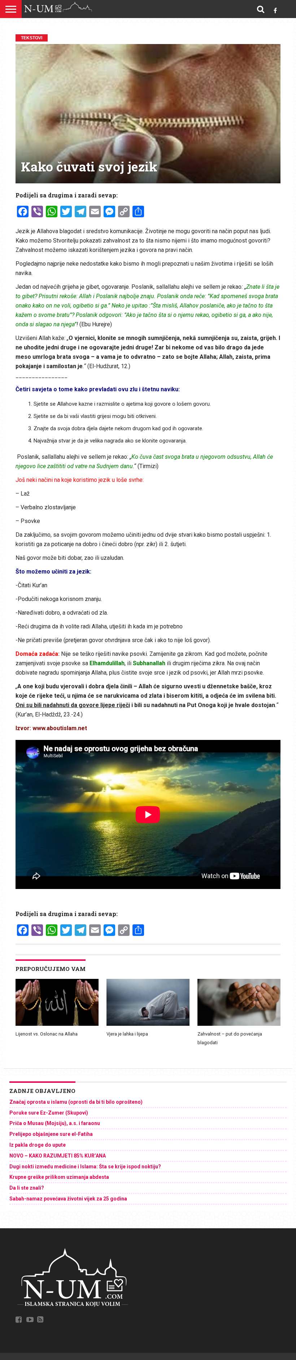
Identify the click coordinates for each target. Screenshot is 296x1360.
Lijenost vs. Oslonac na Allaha (47, 1034)
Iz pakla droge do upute (37, 1145)
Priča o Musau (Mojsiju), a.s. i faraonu (54, 1123)
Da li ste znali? (26, 1188)
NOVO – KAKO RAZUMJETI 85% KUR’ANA (57, 1156)
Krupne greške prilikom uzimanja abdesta (59, 1177)
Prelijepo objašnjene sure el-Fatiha (51, 1134)
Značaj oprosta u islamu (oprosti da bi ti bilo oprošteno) (76, 1102)
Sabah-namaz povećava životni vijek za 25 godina (68, 1199)
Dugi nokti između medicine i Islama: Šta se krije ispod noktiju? (85, 1166)
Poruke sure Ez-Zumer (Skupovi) (48, 1113)
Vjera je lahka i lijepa (127, 1034)
